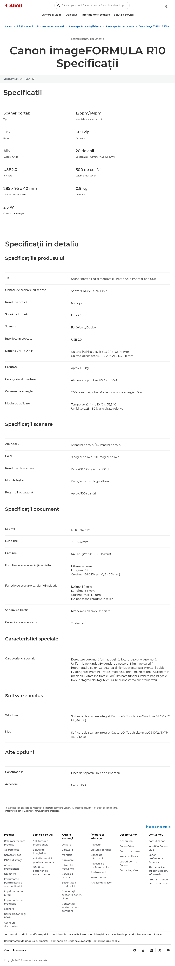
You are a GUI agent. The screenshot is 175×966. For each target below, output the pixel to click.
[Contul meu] (167, 6)
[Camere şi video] (63, 15)
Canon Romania (14, 950)
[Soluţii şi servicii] (135, 15)
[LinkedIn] (151, 950)
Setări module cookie (106, 941)
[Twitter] (159, 950)
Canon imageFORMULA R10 (19, 78)
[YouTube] (168, 950)
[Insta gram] (143, 950)
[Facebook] (134, 950)
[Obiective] (79, 15)
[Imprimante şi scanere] (111, 15)
